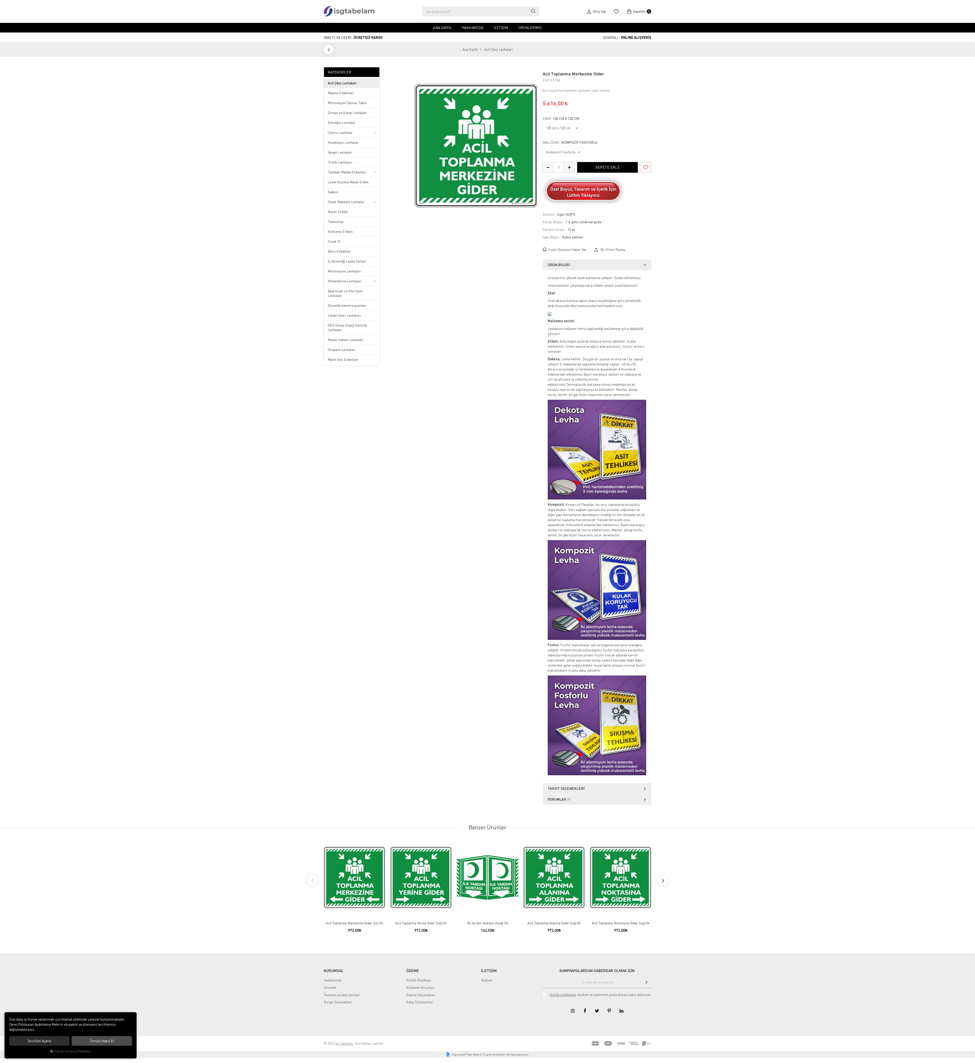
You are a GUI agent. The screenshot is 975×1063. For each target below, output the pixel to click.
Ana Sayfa (442, 27)
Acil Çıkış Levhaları (342, 83)
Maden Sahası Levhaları (345, 339)
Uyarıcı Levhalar (340, 132)
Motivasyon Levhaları (344, 271)
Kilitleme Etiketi (340, 231)
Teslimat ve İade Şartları (342, 995)
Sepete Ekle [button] (607, 167)
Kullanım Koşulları (420, 987)
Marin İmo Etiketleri (343, 359)
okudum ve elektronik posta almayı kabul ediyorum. (600, 995)
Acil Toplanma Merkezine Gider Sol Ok (354, 923)
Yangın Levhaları (340, 152)
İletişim (501, 27)
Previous (312, 880)
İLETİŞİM (489, 970)
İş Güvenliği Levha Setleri (347, 261)
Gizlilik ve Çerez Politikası (72, 1051)
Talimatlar (336, 221)
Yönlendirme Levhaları (344, 281)
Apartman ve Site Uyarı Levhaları (345, 293)
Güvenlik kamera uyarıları (347, 305)
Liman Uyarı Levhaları (344, 315)
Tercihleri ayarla (39, 1041)
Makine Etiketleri (341, 93)
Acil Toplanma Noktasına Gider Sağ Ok (620, 923)
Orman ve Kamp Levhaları (347, 112)
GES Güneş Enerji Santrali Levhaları (347, 327)
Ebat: (561, 119)
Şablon (333, 192)
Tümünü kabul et (102, 1041)
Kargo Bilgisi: (553, 222)
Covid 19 (334, 241)
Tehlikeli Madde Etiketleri (347, 172)
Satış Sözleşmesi (419, 1002)
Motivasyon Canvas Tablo (347, 103)
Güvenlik (330, 987)
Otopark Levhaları (341, 349)
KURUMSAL (334, 970)
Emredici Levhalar (341, 122)
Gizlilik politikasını (562, 995)
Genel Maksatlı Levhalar (346, 202)
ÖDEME (412, 970)
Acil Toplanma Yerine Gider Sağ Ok (421, 923)
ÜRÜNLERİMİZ (530, 27)
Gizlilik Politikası (418, 980)
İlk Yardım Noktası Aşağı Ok (487, 923)
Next (663, 880)
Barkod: (549, 214)
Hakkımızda (472, 27)
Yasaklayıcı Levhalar (343, 142)
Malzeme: (570, 142)
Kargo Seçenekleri (338, 1002)
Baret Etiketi (338, 212)
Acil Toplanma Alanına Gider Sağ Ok (554, 923)
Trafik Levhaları (340, 162)
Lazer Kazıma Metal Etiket (348, 182)
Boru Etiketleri (339, 251)
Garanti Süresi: (554, 229)
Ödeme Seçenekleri (420, 995)
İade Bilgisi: (551, 237)
